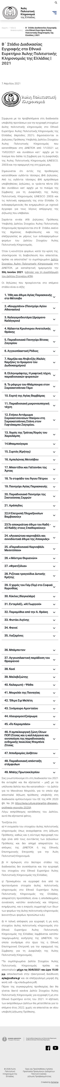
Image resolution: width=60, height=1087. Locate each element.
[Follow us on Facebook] (48, 1048)
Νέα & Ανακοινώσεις (16, 29)
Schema (54, 1082)
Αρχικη (5, 28)
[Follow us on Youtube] (55, 1048)
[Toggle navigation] (54, 12)
